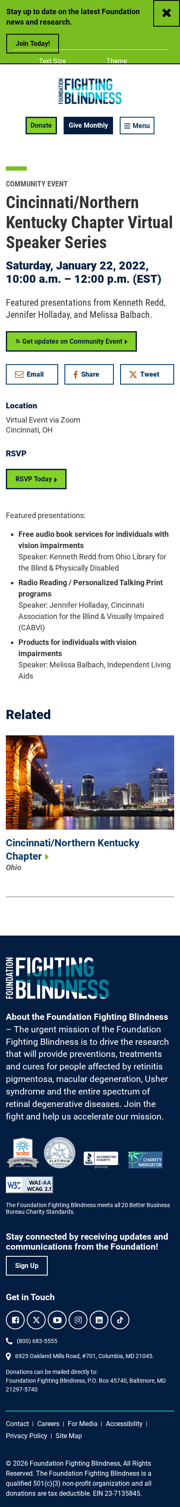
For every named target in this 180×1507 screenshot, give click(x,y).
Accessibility (124, 1424)
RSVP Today (33, 479)
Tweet (149, 374)
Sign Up (27, 1266)
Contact (17, 1424)
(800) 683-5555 (37, 1341)
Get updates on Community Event (71, 341)
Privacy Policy (26, 1436)
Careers (48, 1424)
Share (92, 376)
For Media (83, 1424)
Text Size (52, 61)
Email (35, 374)
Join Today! (32, 44)
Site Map (69, 1436)
